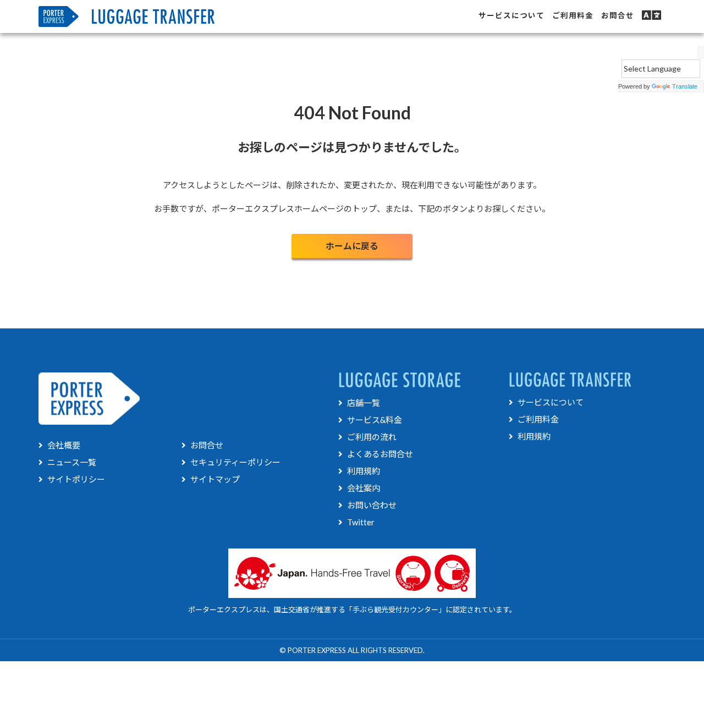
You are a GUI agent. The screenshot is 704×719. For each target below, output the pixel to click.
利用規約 (363, 471)
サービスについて (551, 402)
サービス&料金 (374, 420)
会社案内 (363, 488)
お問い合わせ (372, 505)
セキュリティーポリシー (235, 462)
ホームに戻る (352, 245)
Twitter (361, 522)
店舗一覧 (363, 403)
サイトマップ (215, 479)
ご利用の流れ (372, 437)
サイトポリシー (76, 479)
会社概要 (63, 445)
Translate (684, 86)
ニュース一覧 (71, 462)
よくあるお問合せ (380, 454)
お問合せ (206, 445)
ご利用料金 (538, 419)
